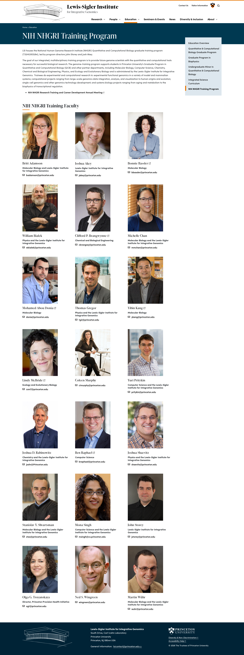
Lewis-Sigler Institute (92, 6)
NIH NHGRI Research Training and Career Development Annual (65, 92)
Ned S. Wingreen (86, 597)
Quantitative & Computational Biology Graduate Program (203, 50)
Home (24, 27)
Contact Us (183, 5)
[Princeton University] (212, 5)
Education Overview (198, 42)
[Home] (44, 14)
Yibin (135, 308)
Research (96, 19)
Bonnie (138, 163)
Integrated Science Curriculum (198, 81)
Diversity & (182, 637)
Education (131, 19)
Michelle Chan (137, 236)
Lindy (32, 380)
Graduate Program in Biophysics (199, 59)
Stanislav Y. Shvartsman (38, 525)
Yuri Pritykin (136, 380)
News (172, 19)
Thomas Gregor (85, 308)
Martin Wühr (136, 597)
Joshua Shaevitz (138, 453)
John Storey (136, 525)
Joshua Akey (83, 163)
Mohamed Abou (37, 308)
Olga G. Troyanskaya (36, 597)
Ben (83, 453)
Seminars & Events (154, 19)
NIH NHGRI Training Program (205, 88)
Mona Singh (83, 525)
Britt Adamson (32, 163)
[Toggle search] (218, 5)
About (211, 19)
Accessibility (176, 640)
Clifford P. (91, 236)
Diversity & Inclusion (191, 19)
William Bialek (32, 236)
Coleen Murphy (85, 380)
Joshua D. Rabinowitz (36, 453)
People (113, 19)
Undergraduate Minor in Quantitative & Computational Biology (203, 70)
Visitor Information (200, 5)
